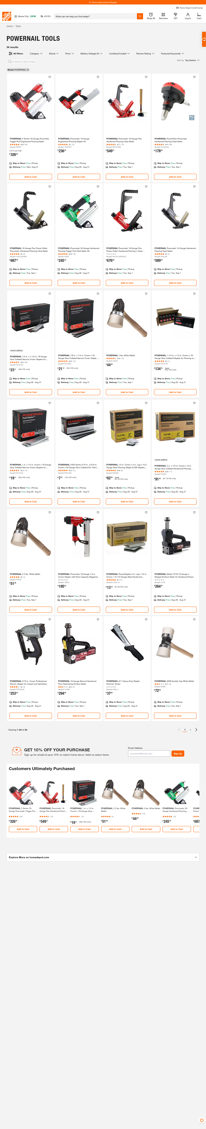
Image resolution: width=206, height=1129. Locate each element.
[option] (196, 730)
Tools (18, 26)
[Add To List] (50, 77)
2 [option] (190, 729)
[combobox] (95, 16)
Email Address (135, 748)
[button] (188, 60)
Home (10, 26)
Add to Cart (31, 176)
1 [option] (185, 729)
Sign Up (178, 753)
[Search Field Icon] (140, 16)
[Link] (30, 128)
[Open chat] (204, 39)
